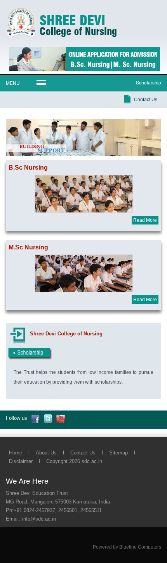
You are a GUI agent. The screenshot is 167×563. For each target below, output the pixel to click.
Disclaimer (21, 461)
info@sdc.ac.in (39, 519)
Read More (145, 220)
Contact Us (145, 99)
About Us (46, 453)
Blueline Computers (140, 547)
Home (15, 453)
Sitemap (118, 453)
